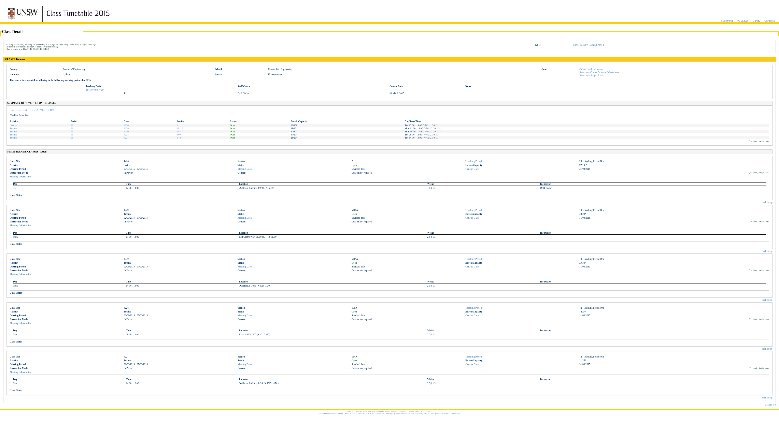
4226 (126, 125)
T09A (180, 134)
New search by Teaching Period (588, 44)
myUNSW (742, 20)
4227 (126, 137)
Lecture (13, 125)
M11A (180, 128)
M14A (180, 131)
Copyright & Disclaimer (439, 413)
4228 (126, 134)
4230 (126, 131)
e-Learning (727, 20)
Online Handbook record (591, 69)
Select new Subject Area (591, 75)
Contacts (769, 20)
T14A (180, 137)
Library (756, 20)
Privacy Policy (423, 413)
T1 (72, 125)
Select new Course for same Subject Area (599, 72)
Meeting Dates (245, 168)
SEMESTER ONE (95, 90)
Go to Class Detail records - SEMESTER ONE (32, 110)
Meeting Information (20, 176)
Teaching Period (473, 161)
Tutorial (13, 128)
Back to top (767, 202)
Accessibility (454, 413)
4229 (126, 128)
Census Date (472, 168)
